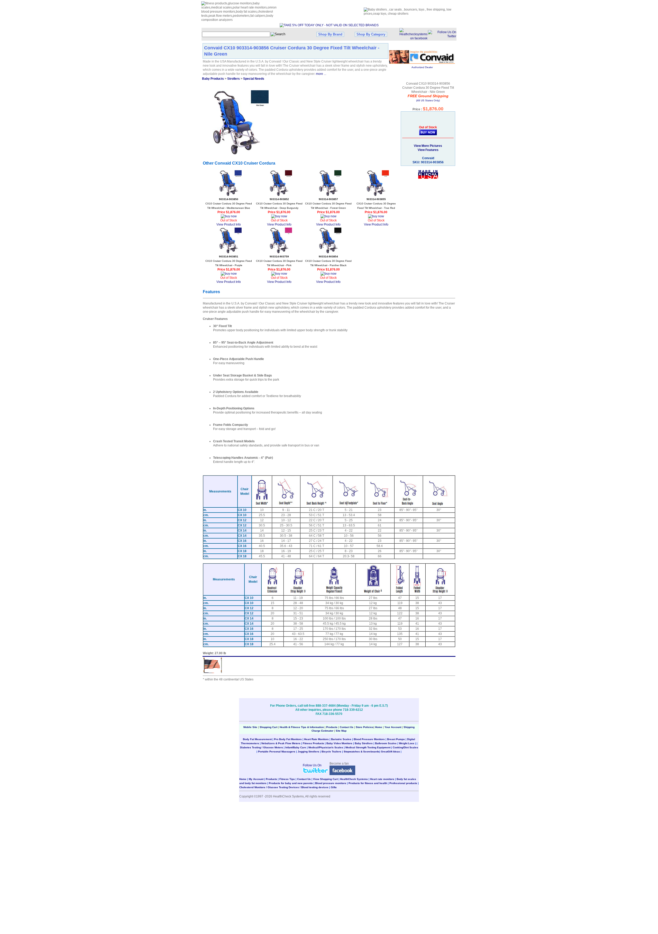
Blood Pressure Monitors (369, 739)
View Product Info (228, 224)
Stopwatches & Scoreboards (361, 751)
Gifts (334, 787)
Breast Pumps (396, 739)
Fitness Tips (287, 779)
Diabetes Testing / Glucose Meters (261, 747)
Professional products (403, 783)
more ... (321, 74)
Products (331, 727)
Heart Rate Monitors (316, 739)
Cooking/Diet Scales (405, 747)
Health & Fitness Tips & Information (302, 727)
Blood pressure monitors (330, 783)
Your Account (393, 727)
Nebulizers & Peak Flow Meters (280, 743)
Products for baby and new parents (291, 783)
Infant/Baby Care (295, 747)
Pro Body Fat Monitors (288, 739)
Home (379, 727)
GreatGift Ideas (390, 751)
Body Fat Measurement (257, 739)
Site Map (341, 730)
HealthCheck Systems (354, 779)
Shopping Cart (268, 727)
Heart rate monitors (382, 779)
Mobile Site (250, 727)
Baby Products (213, 78)
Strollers (233, 78)
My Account (256, 779)
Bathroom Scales (386, 743)
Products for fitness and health (368, 783)
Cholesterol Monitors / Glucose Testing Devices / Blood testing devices (283, 787)
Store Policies (364, 727)
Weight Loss (406, 743)
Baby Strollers (364, 743)
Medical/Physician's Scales (325, 747)
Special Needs (253, 78)
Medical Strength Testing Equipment (367, 747)
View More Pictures (428, 146)
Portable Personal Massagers (276, 751)
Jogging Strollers (308, 751)
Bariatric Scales (341, 739)
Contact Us (346, 727)
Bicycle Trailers (331, 751)
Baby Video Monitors (339, 743)
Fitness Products (313, 743)
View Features (428, 150)
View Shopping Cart (325, 779)
